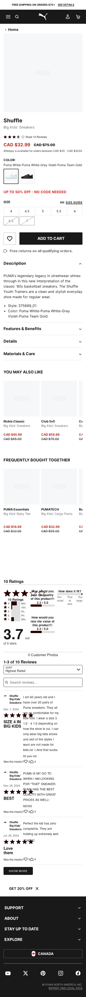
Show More (18, 871)
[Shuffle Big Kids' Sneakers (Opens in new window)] (5, 700)
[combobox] (43, 669)
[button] (16, 603)
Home (13, 29)
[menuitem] (8, 973)
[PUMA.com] (43, 16)
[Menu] (8, 16)
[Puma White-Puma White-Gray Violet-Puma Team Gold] (11, 176)
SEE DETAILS (66, 4)
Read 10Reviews (36, 137)
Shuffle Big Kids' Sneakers (15, 699)
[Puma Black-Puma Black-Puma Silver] (26, 176)
